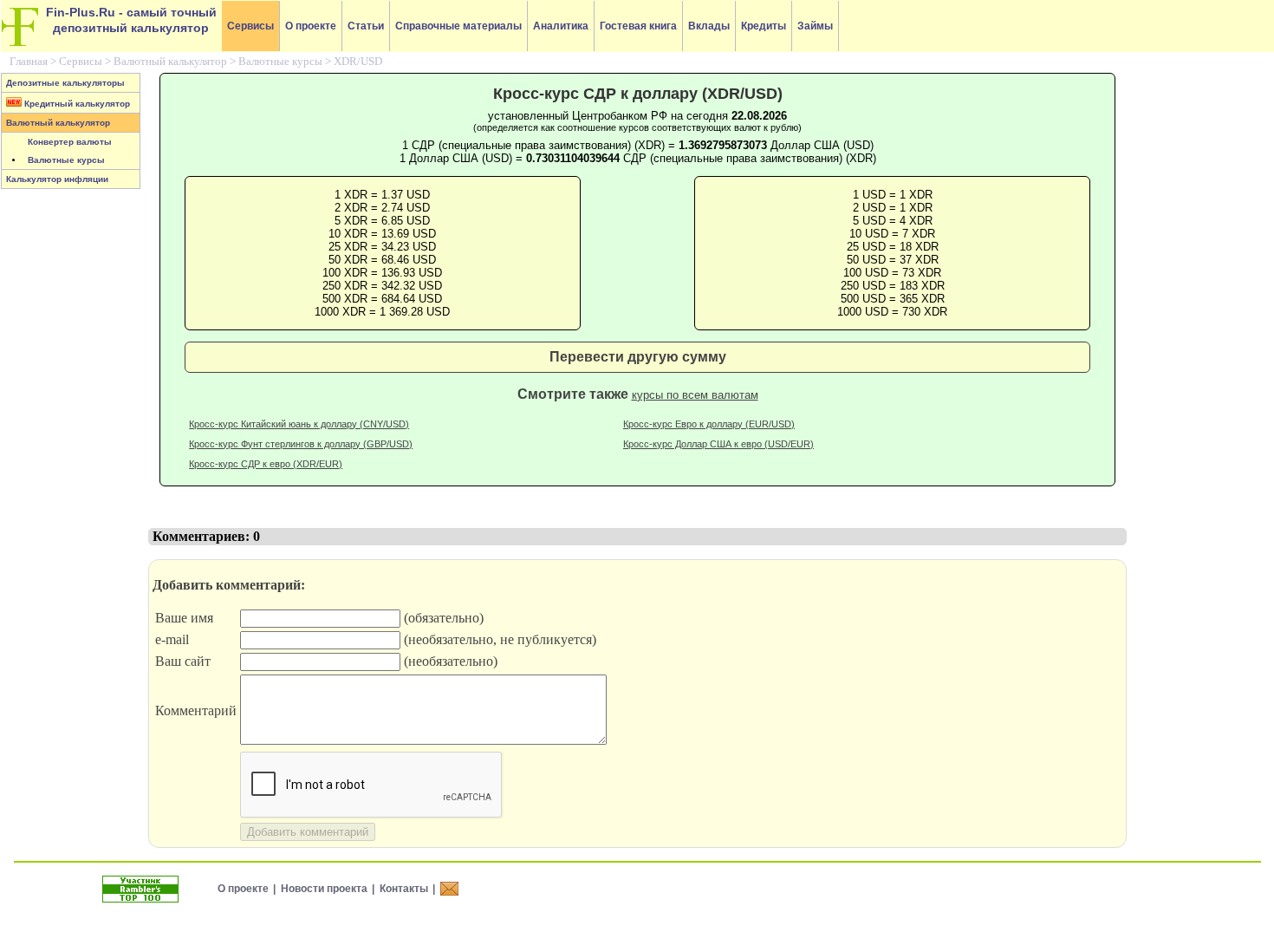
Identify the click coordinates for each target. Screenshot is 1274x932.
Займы (815, 26)
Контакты (404, 889)
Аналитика (560, 26)
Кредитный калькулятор (76, 103)
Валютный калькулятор (170, 61)
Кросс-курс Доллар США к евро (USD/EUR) (718, 444)
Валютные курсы (280, 61)
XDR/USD (358, 61)
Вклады (709, 26)
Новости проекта (324, 889)
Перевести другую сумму (637, 356)
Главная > (34, 61)
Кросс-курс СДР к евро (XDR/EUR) (265, 464)
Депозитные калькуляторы (65, 83)
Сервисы (250, 26)
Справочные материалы (458, 26)
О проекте (310, 26)
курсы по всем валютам (695, 394)
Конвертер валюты (70, 142)
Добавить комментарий (307, 831)
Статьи (366, 26)
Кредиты (763, 26)
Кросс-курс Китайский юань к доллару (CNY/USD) (299, 424)
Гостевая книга (638, 26)
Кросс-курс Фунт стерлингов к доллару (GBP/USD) (301, 444)
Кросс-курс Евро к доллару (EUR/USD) (709, 424)
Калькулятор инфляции (57, 179)
